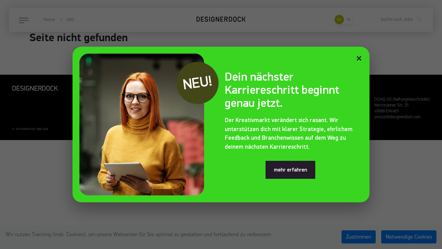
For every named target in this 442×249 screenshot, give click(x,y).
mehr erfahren (290, 169)
